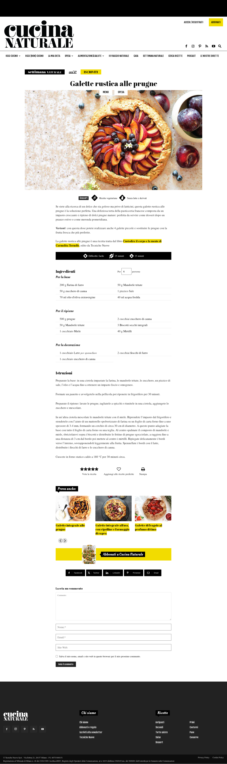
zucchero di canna (76, 291)
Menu (106, 92)
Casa (136, 55)
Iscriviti (91, 72)
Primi (192, 722)
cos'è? (73, 72)
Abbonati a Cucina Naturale (123, 554)
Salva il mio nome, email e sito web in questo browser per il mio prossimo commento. (100, 656)
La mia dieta (54, 55)
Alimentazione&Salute (89, 55)
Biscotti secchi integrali (134, 325)
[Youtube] (213, 46)
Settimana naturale (153, 55)
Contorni (194, 727)
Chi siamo (83, 722)
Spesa (67, 55)
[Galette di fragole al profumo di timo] (153, 508)
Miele (77, 331)
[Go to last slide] (60, 540)
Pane (192, 732)
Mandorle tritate (132, 285)
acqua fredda (132, 297)
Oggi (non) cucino (34, 55)
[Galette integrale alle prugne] (74, 508)
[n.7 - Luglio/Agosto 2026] (89, 554)
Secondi (159, 727)
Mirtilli (127, 331)
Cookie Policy (218, 757)
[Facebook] (186, 46)
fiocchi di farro (139, 353)
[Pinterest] (200, 46)
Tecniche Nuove (86, 737)
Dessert (84, 198)
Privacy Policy (203, 757)
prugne (71, 319)
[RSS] (207, 46)
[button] (220, 46)
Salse (158, 737)
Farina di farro (75, 285)
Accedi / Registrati (193, 22)
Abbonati (216, 22)
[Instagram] (193, 46)
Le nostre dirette (209, 55)
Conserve (194, 737)
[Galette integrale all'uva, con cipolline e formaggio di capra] (113, 508)
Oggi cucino (12, 55)
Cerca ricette (175, 55)
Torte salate (162, 732)
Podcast (191, 55)
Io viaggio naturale (119, 55)
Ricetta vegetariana (108, 198)
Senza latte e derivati (137, 198)
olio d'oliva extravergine (81, 297)
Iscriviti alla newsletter (90, 732)
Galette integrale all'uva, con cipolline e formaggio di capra (112, 529)
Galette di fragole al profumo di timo (148, 527)
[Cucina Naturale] (39, 49)
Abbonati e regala (87, 727)
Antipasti (160, 722)
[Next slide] (64, 540)
